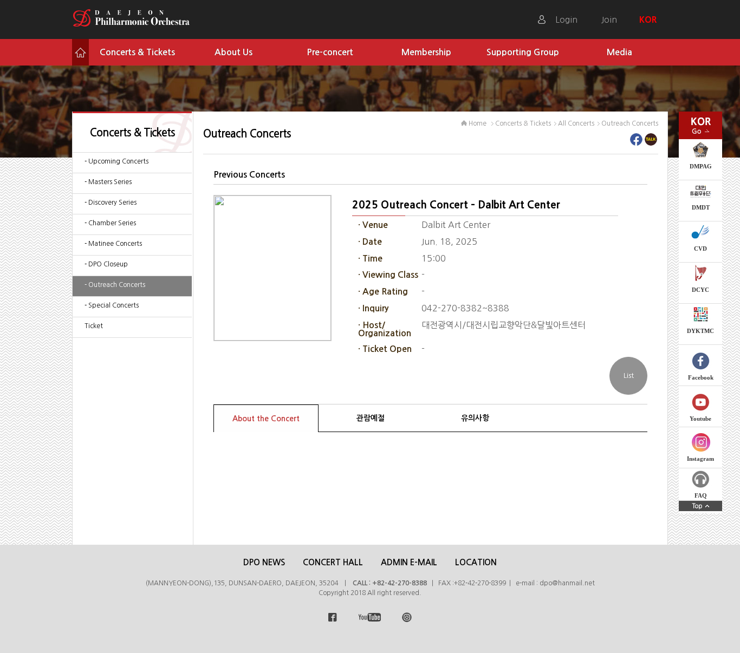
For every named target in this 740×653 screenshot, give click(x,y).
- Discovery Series (111, 202)
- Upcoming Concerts (116, 161)
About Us (233, 52)
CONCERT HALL (333, 562)
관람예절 (370, 418)
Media (619, 52)
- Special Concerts (112, 305)
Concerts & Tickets (137, 52)
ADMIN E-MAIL (409, 562)
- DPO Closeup (106, 264)
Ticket (94, 326)
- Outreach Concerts (115, 285)
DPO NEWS (264, 562)
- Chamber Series (110, 223)
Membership (426, 52)
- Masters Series (108, 182)
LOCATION (476, 562)
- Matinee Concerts (113, 243)
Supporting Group (522, 52)
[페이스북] (636, 142)
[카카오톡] (651, 142)
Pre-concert (330, 52)
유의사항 (475, 418)
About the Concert (266, 418)
